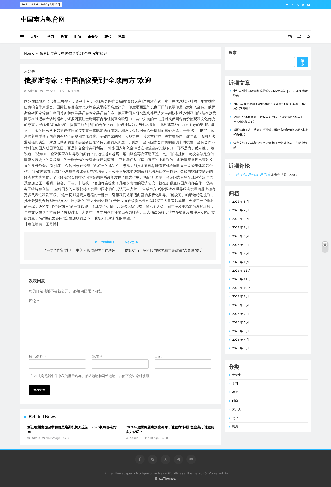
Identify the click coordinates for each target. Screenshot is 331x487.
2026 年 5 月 (240, 228)
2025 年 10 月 (241, 288)
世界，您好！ (289, 175)
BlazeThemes (165, 478)
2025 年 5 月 (240, 331)
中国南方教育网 (43, 19)
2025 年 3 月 (240, 348)
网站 (158, 356)
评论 (34, 301)
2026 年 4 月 (240, 236)
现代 (108, 36)
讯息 (121, 36)
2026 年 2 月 (240, 253)
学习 (50, 36)
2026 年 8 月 (240, 202)
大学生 (35, 36)
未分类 (93, 36)
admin (32, 90)
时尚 (77, 36)
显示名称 (37, 356)
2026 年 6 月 (240, 219)
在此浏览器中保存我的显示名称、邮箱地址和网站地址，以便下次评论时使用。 (93, 376)
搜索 (233, 52)
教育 (64, 36)
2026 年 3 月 (240, 245)
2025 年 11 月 (241, 279)
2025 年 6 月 (240, 322)
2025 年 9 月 (240, 297)
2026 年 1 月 (240, 262)
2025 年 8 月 (240, 305)
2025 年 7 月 (240, 314)
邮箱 (97, 356)
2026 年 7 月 (240, 210)
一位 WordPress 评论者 (251, 174)
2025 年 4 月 (240, 340)
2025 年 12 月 (241, 271)
